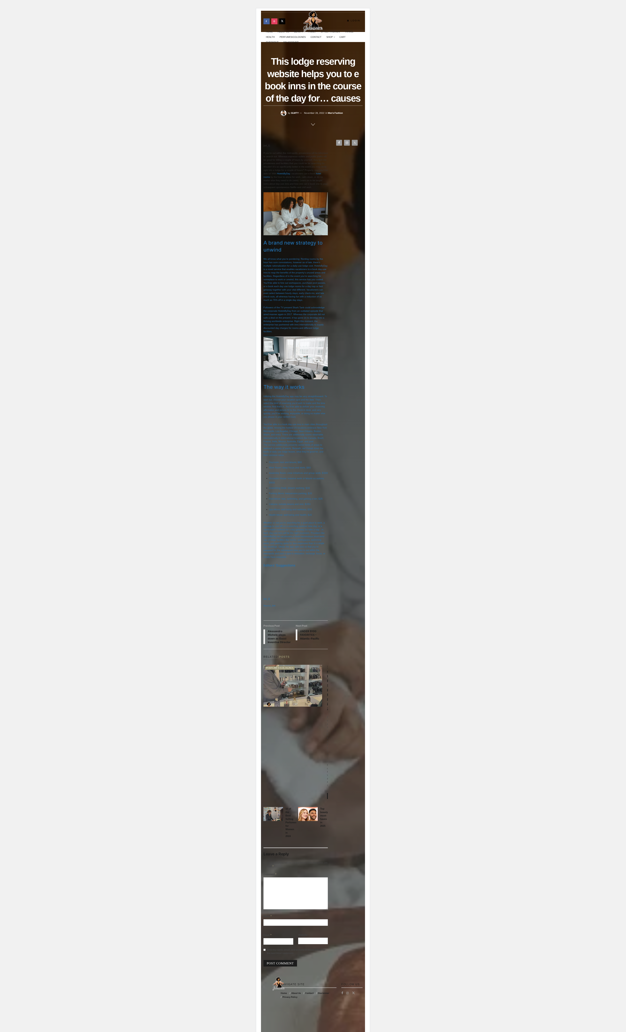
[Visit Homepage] (313, 21)
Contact (316, 37)
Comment (270, 874)
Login (355, 20)
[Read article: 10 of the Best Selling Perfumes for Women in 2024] (273, 814)
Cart (342, 37)
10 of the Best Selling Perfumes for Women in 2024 (290, 822)
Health (270, 37)
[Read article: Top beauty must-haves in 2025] (308, 814)
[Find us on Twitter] (282, 21)
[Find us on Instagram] (274, 21)
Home (284, 993)
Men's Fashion (335, 113)
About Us (296, 993)
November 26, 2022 (314, 113)
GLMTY (295, 113)
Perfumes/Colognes (293, 37)
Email (267, 935)
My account (291, 42)
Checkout (272, 42)
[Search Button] (361, 37)
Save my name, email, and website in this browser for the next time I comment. (296, 951)
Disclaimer (323, 993)
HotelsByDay (283, 173)
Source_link (269, 605)
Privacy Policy (290, 997)
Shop (329, 37)
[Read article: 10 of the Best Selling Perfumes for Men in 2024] (292, 686)
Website (302, 934)
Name (267, 916)
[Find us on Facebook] (266, 21)
